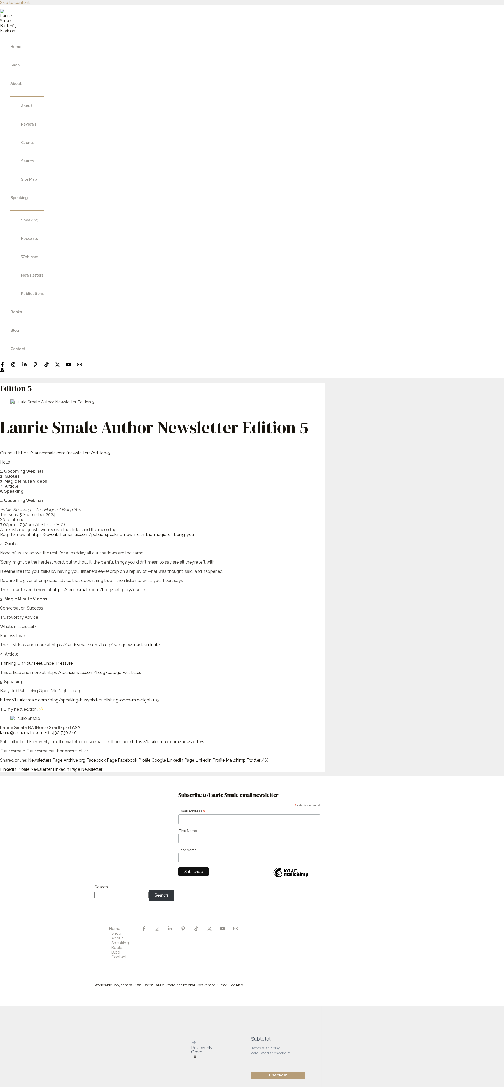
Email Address (191, 811)
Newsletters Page (45, 760)
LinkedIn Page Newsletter (77, 769)
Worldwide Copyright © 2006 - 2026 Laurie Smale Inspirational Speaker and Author (160, 985)
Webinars (29, 257)
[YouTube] (68, 365)
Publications (32, 294)
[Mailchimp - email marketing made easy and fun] (291, 877)
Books (16, 312)
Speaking (19, 198)
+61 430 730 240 (61, 732)
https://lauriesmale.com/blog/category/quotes (99, 589)
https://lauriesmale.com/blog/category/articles (94, 672)
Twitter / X (257, 760)
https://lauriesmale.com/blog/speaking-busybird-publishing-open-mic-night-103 (79, 700)
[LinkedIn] (24, 365)
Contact (17, 349)
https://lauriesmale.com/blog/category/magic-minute (106, 644)
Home (15, 47)
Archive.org (74, 760)
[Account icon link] (2, 370)
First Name (187, 831)
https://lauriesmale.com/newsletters (168, 741)
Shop (15, 65)
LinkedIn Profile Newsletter (26, 769)
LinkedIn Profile (210, 760)
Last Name (187, 850)
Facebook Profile (134, 760)
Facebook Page (101, 760)
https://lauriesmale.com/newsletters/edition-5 (64, 452)
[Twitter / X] (57, 365)
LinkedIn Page (180, 760)
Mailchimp (236, 760)
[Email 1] (79, 365)
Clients (27, 143)
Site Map (29, 179)
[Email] (235, 929)
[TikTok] (46, 365)
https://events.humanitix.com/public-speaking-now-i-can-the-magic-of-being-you (113, 534)
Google (158, 760)
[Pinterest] (35, 365)
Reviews (28, 124)
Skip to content (15, 2)
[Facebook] (2, 365)
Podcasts (29, 238)
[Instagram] (13, 365)
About (16, 83)
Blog (14, 330)
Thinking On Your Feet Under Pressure (36, 663)
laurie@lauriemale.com (22, 732)
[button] (203, 1043)
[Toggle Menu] (27, 94)
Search (27, 161)
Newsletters (32, 275)
